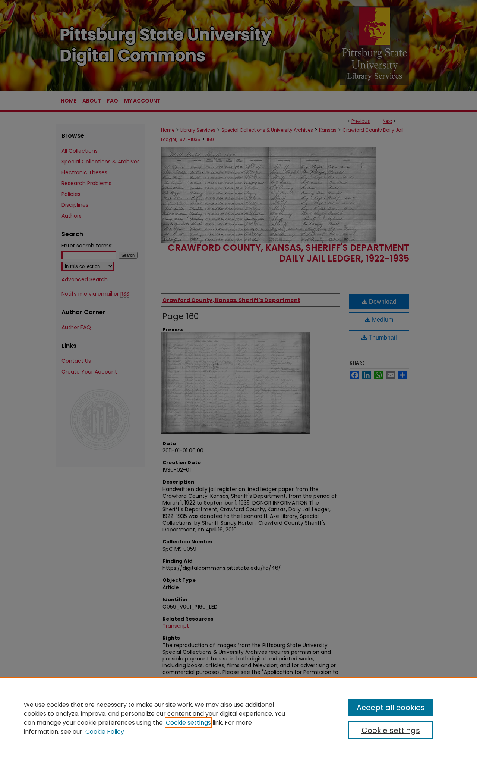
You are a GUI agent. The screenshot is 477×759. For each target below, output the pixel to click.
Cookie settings (188, 722)
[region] (238, 718)
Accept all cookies (391, 707)
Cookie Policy (104, 731)
